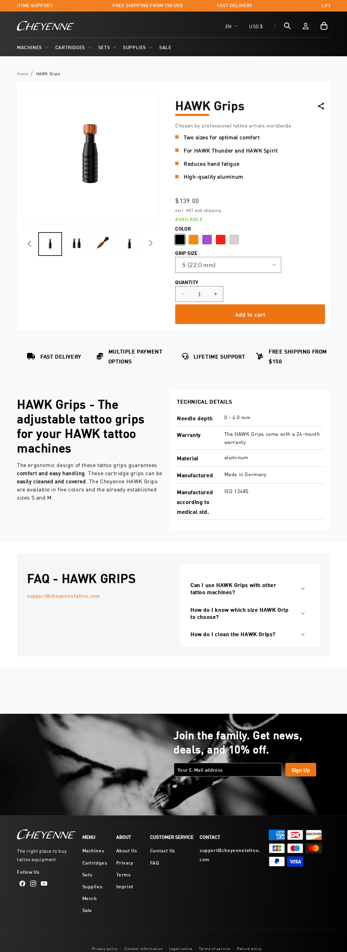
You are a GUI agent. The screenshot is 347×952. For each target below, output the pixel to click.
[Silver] (234, 239)
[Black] (180, 239)
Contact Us (162, 850)
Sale (87, 910)
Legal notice (180, 948)
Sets (104, 47)
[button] (32, 47)
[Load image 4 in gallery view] (129, 244)
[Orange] (193, 239)
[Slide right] (150, 242)
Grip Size (186, 252)
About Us (126, 850)
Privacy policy (105, 948)
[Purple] (207, 239)
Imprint (125, 886)
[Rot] (220, 239)
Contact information (143, 948)
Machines (29, 47)
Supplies (134, 47)
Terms (123, 874)
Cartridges (70, 47)
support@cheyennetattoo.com (63, 595)
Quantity (186, 282)
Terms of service (214, 948)
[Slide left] (29, 244)
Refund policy (249, 948)
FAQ (154, 862)
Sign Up (300, 769)
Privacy (125, 862)
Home (22, 73)
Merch (89, 898)
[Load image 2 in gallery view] (76, 244)
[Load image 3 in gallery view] (103, 244)
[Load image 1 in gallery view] (50, 244)
